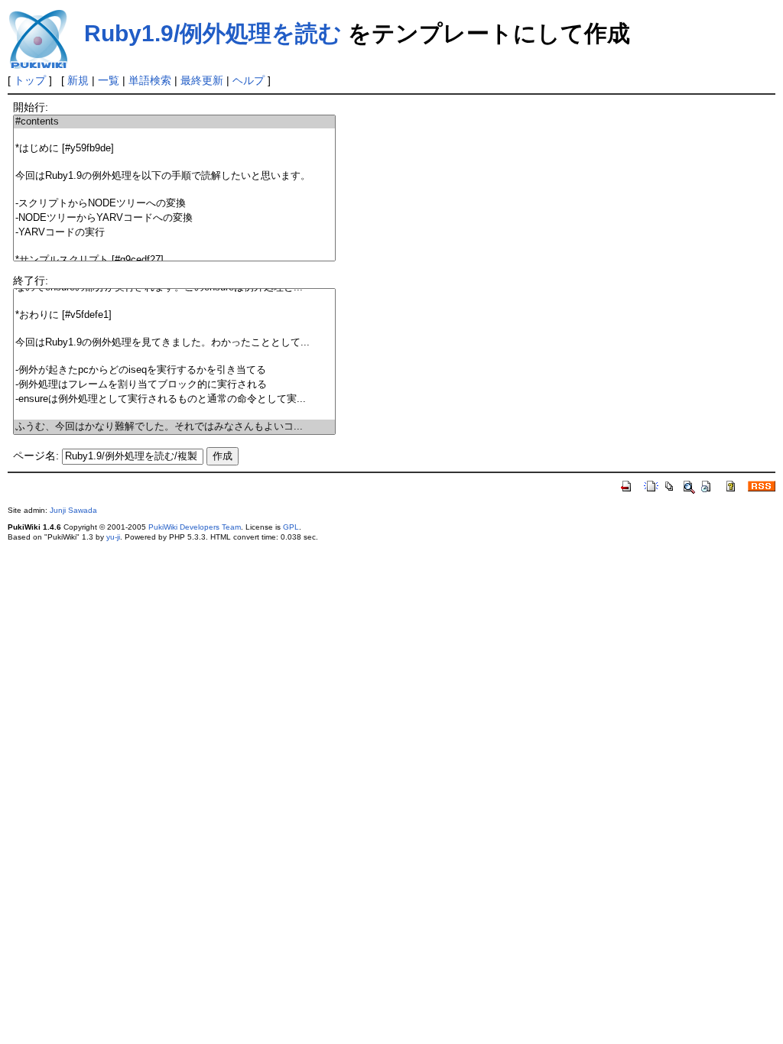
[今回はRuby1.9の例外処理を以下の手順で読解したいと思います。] (174, 176)
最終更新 (201, 80)
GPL (291, 527)
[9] (174, 246)
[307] (174, 413)
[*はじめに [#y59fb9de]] (174, 148)
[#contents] (174, 121)
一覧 (108, 80)
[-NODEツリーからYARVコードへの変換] (174, 218)
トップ (30, 80)
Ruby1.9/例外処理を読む (213, 33)
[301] (174, 329)
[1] (174, 134)
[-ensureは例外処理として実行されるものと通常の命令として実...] (174, 399)
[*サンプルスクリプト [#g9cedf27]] (174, 260)
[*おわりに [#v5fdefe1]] (174, 315)
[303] (174, 356)
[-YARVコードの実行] (174, 232)
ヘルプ (248, 80)
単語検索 (149, 80)
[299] (174, 301)
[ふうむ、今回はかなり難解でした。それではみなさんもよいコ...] (174, 427)
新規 (78, 80)
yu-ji (113, 537)
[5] (174, 189)
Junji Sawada (73, 510)
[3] (174, 162)
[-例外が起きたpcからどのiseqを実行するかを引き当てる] (174, 370)
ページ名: (36, 455)
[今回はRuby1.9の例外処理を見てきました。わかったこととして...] (174, 343)
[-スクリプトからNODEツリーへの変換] (174, 203)
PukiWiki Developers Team (194, 527)
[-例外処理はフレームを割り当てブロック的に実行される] (174, 385)
